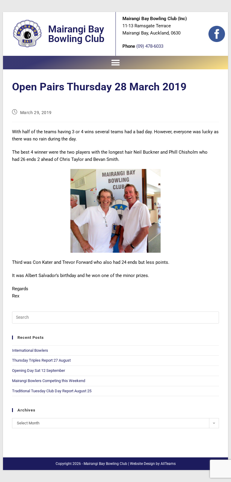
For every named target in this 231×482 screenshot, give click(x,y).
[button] (115, 62)
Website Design (142, 464)
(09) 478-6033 (149, 46)
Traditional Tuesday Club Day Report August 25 (51, 391)
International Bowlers (30, 350)
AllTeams (168, 464)
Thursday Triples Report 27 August (41, 360)
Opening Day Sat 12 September (38, 370)
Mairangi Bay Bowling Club (76, 33)
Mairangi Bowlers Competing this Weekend (48, 380)
